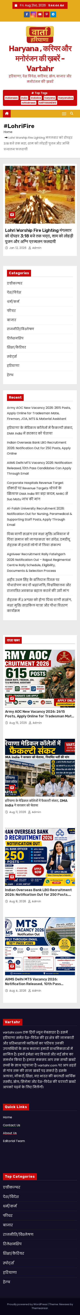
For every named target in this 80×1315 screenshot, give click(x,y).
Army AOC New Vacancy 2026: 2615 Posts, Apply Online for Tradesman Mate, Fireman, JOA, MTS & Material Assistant (39, 413)
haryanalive (65, 98)
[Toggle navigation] (64, 113)
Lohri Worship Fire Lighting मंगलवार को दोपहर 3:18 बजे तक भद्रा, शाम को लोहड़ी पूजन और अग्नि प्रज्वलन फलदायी (39, 236)
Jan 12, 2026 (18, 248)
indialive (36, 98)
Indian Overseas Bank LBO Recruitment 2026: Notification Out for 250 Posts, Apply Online (39, 448)
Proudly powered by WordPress (27, 1304)
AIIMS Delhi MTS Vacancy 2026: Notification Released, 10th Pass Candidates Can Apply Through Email (39, 468)
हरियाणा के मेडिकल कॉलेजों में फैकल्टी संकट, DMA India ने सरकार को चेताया (36, 803)
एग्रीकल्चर (14, 283)
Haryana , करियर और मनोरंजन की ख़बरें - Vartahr (40, 58)
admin (36, 248)
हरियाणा (13, 366)
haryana (49, 98)
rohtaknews (29, 102)
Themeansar (40, 1308)
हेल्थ (10, 375)
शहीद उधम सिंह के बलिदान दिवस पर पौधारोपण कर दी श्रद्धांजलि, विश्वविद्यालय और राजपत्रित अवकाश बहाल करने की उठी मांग (39, 585)
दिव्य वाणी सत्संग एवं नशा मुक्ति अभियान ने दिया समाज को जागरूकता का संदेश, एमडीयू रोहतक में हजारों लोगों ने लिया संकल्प (38, 539)
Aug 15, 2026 (18, 723)
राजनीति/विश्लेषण (20, 329)
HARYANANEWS (47, 102)
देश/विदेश (14, 292)
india (24, 98)
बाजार (11, 320)
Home (8, 132)
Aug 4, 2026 (18, 991)
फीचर (11, 311)
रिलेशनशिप (15, 338)
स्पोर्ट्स (12, 356)
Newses (64, 1304)
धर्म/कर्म (13, 301)
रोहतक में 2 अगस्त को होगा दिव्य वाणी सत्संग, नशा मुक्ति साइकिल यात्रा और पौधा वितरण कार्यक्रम (39, 605)
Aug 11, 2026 (18, 812)
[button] (72, 113)
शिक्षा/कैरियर (16, 347)
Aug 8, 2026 (18, 901)
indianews (11, 98)
